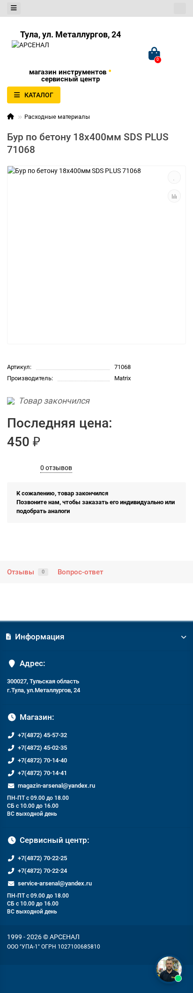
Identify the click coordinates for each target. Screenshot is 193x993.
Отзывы (26, 572)
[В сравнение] (174, 196)
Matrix (122, 378)
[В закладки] (174, 177)
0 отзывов (56, 467)
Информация (39, 636)
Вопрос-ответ (80, 572)
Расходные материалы (57, 116)
